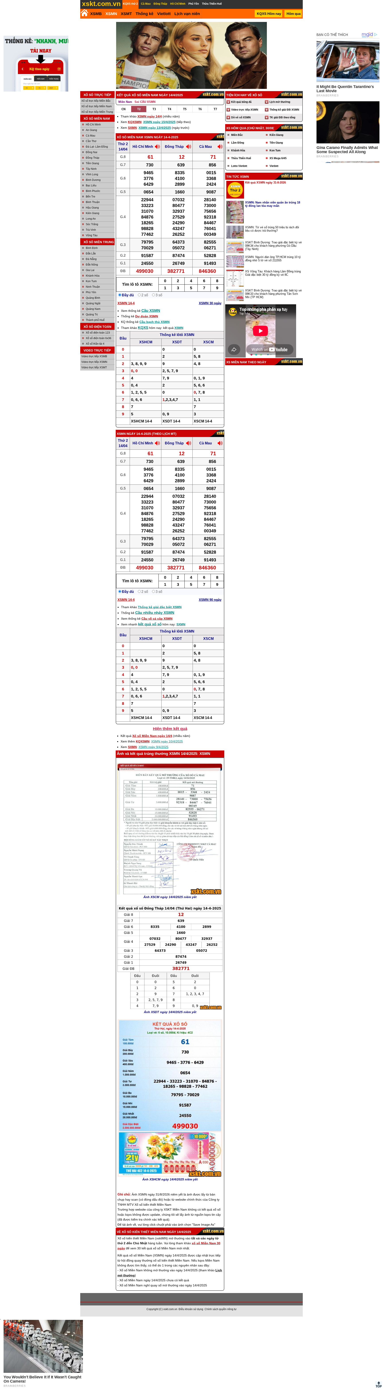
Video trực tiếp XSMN (94, 361)
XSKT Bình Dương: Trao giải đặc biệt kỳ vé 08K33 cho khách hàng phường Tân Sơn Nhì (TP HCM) (273, 294)
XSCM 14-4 (203, 421)
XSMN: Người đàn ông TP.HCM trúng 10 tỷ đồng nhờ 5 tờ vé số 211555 (273, 258)
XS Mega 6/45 (278, 158)
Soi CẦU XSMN (145, 102)
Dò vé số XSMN (241, 117)
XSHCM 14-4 (141, 421)
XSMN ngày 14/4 (149, 116)
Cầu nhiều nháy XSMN (154, 613)
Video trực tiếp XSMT (94, 367)
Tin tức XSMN (237, 176)
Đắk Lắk (91, 253)
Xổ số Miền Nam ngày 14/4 (152, 736)
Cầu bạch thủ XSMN (154, 322)
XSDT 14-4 (171, 421)
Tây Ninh (91, 168)
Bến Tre (90, 196)
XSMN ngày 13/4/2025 (155, 127)
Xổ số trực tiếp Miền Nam (96, 106)
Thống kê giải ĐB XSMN (284, 109)
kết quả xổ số (150, 624)
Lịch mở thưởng (280, 102)
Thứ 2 (123, 144)
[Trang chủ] (84, 13)
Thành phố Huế (95, 320)
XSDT (177, 342)
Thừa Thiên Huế (241, 158)
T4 (169, 109)
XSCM (208, 342)
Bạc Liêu (91, 185)
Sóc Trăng (92, 224)
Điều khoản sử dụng (191, 1309)
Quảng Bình (93, 297)
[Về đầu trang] (378, 1384)
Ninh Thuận (93, 286)
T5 (184, 109)
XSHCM (145, 342)
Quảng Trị (92, 314)
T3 (154, 109)
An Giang (91, 130)
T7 (215, 109)
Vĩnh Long (92, 174)
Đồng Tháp (92, 157)
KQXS (143, 328)
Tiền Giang (92, 163)
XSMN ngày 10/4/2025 (167, 741)
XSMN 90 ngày (210, 600)
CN (123, 109)
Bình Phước (93, 191)
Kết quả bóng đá (241, 102)
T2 (139, 109)
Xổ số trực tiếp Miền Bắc (96, 100)
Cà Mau (90, 135)
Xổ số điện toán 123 (98, 332)
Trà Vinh (91, 229)
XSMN (111, 14)
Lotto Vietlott (239, 166)
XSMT (126, 14)
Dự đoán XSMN (146, 316)
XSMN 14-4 (126, 303)
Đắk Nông (92, 264)
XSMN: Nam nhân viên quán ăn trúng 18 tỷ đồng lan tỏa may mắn (272, 204)
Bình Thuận (93, 202)
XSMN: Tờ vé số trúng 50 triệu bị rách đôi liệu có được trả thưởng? (272, 229)
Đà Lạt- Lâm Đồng (97, 146)
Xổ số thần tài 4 (95, 343)
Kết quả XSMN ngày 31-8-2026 (265, 182)
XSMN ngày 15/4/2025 (159, 122)
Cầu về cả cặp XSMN (156, 618)
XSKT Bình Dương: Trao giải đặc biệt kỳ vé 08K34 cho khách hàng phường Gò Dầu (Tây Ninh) (273, 246)
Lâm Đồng (237, 142)
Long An (91, 218)
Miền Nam (125, 102)
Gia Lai (90, 270)
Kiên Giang (92, 213)
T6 (200, 109)
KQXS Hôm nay (269, 14)
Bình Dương (93, 180)
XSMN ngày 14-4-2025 (161, 137)
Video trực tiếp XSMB (94, 356)
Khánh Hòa (93, 275)
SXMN (132, 127)
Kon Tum (91, 281)
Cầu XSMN (150, 311)
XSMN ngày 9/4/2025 (153, 747)
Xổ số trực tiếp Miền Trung (97, 111)
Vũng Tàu (92, 235)
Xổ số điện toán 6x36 (98, 338)
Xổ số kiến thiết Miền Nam (144, 1232)
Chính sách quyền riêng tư (220, 1309)
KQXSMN (134, 122)
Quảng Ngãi (93, 303)
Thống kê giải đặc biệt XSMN (160, 607)
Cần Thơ (91, 141)
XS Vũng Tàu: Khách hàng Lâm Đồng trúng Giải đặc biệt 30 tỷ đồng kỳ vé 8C (273, 273)
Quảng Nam (93, 309)
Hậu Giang (92, 207)
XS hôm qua (236, 128)
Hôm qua (294, 14)
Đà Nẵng (91, 259)
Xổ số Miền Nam (130, 137)
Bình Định (92, 248)
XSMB (96, 14)
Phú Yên (91, 292)
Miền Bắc (237, 135)
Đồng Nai (91, 152)
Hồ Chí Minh (93, 124)
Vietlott (274, 166)
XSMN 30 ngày (210, 303)
